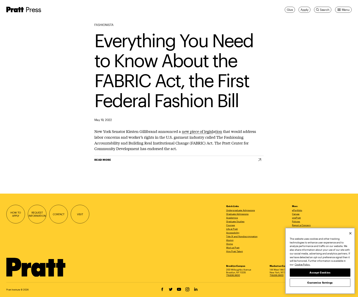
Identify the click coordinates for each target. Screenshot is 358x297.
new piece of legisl (197, 131)
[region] (320, 261)
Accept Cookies (320, 272)
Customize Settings (320, 282)
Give (290, 9)
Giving (229, 243)
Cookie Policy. (302, 264)
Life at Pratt (232, 229)
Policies (296, 221)
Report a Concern (301, 225)
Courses (230, 225)
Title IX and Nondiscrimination (241, 236)
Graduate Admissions (237, 214)
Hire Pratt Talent (234, 251)
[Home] (36, 267)
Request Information (37, 214)
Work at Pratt (232, 247)
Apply (304, 9)
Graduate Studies (235, 221)
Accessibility (232, 232)
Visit (80, 214)
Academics (232, 217)
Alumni (229, 240)
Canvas (295, 214)
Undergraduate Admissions (240, 210)
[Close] (350, 233)
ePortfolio (297, 210)
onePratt (296, 217)
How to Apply (15, 214)
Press (33, 9)
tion (218, 131)
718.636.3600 (233, 275)
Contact (59, 214)
